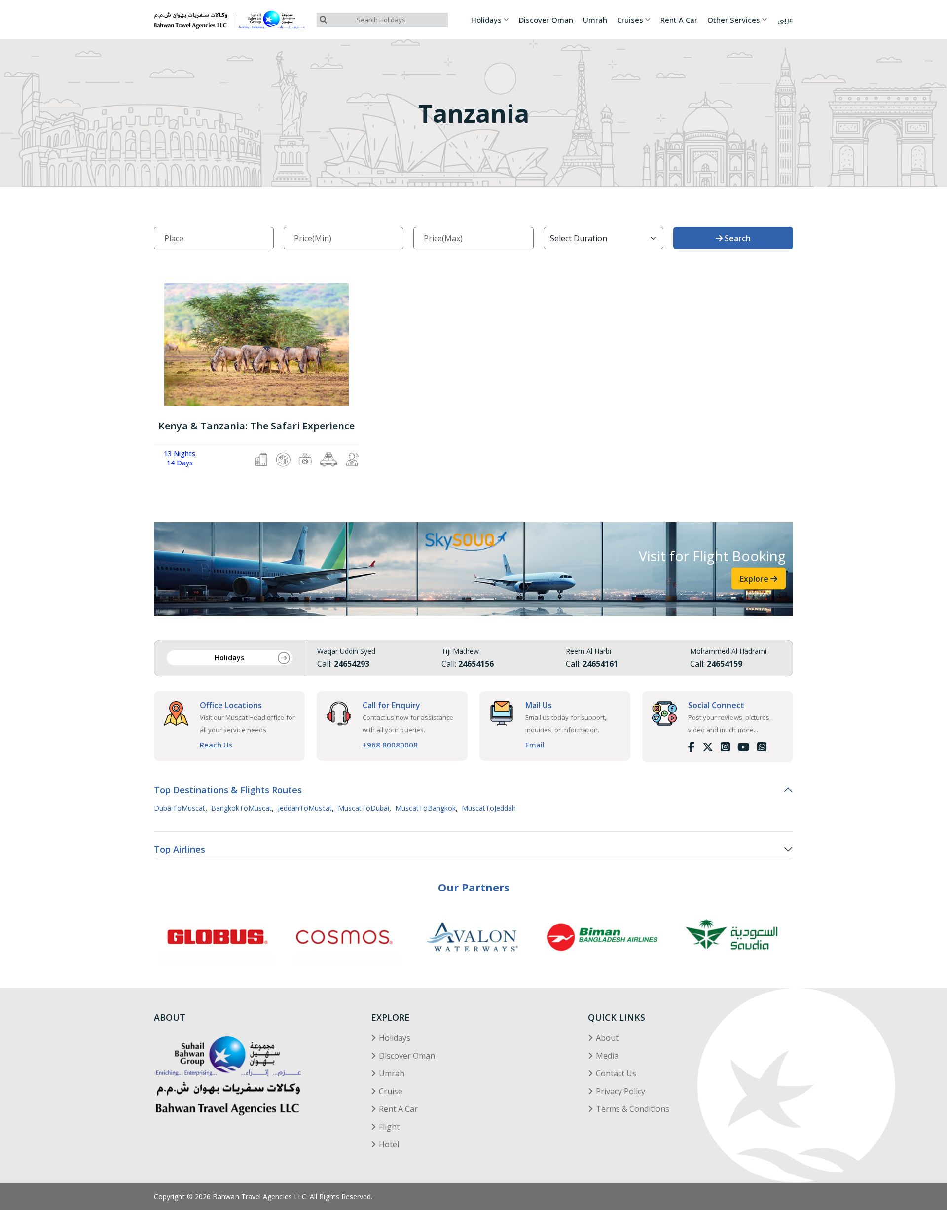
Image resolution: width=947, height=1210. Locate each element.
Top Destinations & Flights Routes (228, 790)
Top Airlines (179, 849)
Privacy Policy (620, 1091)
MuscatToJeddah (489, 808)
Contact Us (616, 1073)
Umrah (595, 20)
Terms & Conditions (632, 1109)
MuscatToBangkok (425, 808)
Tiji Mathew (460, 651)
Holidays (486, 20)
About (607, 1038)
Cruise (390, 1091)
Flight (389, 1127)
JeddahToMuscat (305, 808)
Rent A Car (678, 20)
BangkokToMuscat (241, 808)
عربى (785, 20)
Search (737, 238)
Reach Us (216, 744)
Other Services (733, 20)
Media (607, 1056)
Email (535, 744)
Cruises (630, 20)
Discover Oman (546, 20)
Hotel (389, 1144)
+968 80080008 (390, 744)
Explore (755, 578)
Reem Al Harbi (588, 651)
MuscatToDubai (363, 808)
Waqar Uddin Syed (346, 651)
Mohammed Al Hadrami (728, 651)
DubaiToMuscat (179, 808)
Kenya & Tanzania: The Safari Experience (256, 426)
